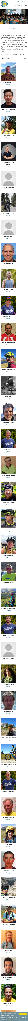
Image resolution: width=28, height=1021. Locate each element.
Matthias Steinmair (8, 109)
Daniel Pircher (8, 83)
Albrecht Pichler (8, 136)
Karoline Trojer (8, 658)
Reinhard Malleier (8, 924)
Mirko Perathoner (8, 977)
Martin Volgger (8, 502)
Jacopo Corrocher (8, 871)
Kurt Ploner (8, 449)
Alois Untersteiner (8, 476)
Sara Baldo (8, 951)
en (24, 1)
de (22, 1)
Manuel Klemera (8, 422)
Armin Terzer (8, 290)
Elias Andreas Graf (8, 214)
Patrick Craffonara (8, 897)
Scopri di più (10, 1019)
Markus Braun (8, 263)
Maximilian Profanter (8, 764)
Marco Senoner (8, 187)
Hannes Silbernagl (8, 635)
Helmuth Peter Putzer (8, 343)
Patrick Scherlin (8, 582)
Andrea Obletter (8, 685)
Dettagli (8, 84)
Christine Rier (8, 555)
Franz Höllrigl (8, 791)
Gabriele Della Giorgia (8, 609)
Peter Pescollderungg (8, 738)
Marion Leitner (8, 316)
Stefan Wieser (8, 396)
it (26, 1)
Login (17, 1)
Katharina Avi (8, 844)
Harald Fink (8, 236)
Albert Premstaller (8, 369)
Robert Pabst (8, 711)
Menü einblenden (22, 5)
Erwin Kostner (8, 1004)
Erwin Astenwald (8, 818)
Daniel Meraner (8, 529)
